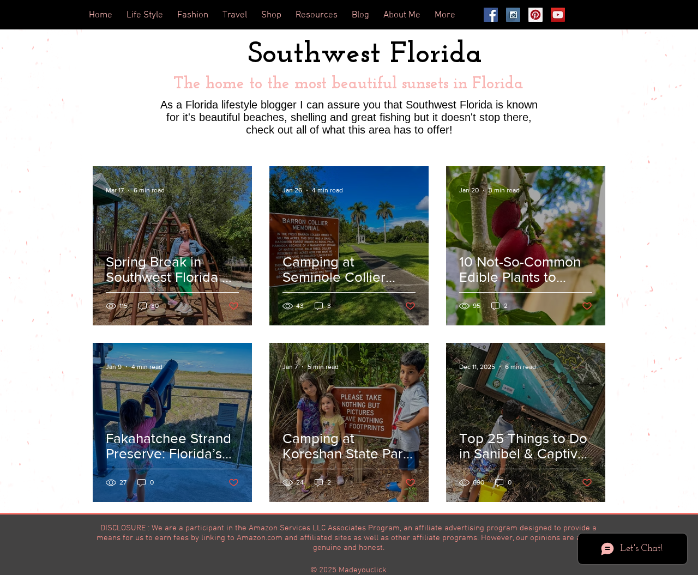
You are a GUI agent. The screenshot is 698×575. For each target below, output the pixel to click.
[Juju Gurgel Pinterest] (535, 15)
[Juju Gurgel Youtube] (558, 15)
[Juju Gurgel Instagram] (513, 15)
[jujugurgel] (491, 15)
